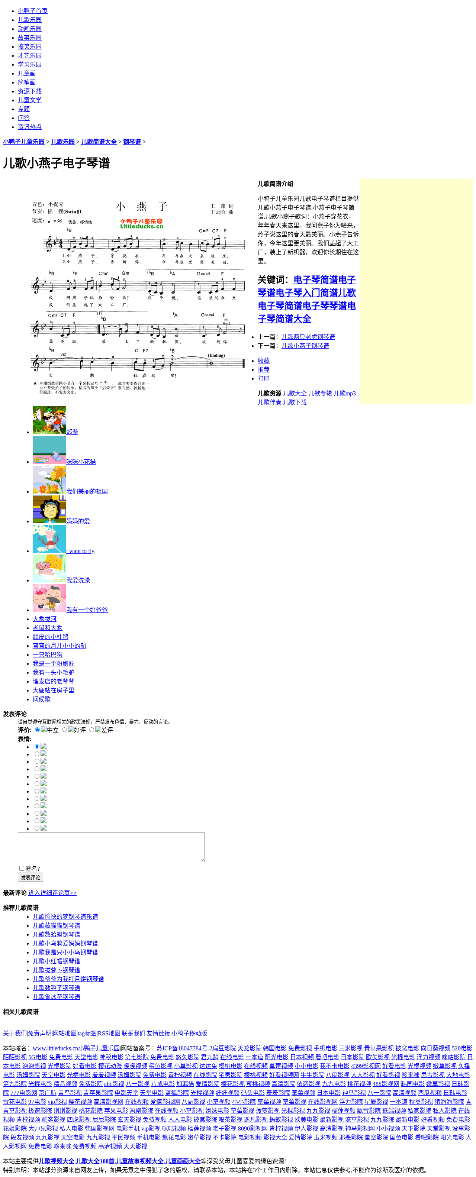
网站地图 (65, 1033)
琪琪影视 (65, 1111)
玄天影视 (129, 1119)
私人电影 (71, 1128)
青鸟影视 (70, 1093)
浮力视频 (428, 1057)
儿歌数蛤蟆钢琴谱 (56, 934)
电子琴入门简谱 (307, 293)
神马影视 (354, 1093)
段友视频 (22, 1137)
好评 (80, 730)
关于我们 (15, 1033)
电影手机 (128, 1128)
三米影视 (351, 1048)
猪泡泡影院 (449, 1102)
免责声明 (40, 1033)
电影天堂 (126, 1093)
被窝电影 (407, 1048)
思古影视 (433, 1075)
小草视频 (219, 1102)
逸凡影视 (256, 1119)
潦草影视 (357, 1119)
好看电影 (85, 1066)
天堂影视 (439, 1128)
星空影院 (376, 1137)
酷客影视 (53, 1119)
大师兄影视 (43, 1128)
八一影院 (379, 1093)
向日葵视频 (435, 1048)
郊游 (72, 432)
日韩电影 (455, 1093)
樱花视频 (80, 1102)
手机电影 (325, 1048)
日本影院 (352, 1057)
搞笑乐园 (30, 46)
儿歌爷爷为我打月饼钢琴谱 (68, 979)
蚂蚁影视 (281, 1119)
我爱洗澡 (78, 580)
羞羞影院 (278, 1093)
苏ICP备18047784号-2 (184, 1048)
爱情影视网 (165, 1102)
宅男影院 (230, 1075)
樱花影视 (233, 1084)
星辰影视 (376, 1102)
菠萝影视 (268, 1111)
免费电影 (61, 1057)
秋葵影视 (421, 1102)
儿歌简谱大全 (99, 142)
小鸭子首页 (33, 11)
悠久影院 (187, 1057)
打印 (264, 378)
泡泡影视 (34, 1066)
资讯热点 (30, 127)
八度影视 (338, 1075)
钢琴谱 (132, 142)
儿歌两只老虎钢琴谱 (308, 337)
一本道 (254, 1057)
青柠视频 (180, 1075)
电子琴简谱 (315, 280)
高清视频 (404, 1093)
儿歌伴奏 (270, 402)
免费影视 (300, 1048)
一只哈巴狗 (47, 654)
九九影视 (318, 1111)
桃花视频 (359, 1084)
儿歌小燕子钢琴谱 (305, 346)
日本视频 (302, 1057)
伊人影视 (306, 1128)
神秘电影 (111, 1057)
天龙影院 (249, 1048)
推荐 (264, 369)
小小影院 (244, 1102)
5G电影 (38, 1057)
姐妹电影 (217, 1111)
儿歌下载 (295, 402)
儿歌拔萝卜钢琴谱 (56, 970)
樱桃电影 (230, 1066)
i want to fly (80, 551)
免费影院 (91, 1084)
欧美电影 (306, 1119)
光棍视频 (419, 1066)
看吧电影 (327, 1057)
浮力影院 (351, 1102)
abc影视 (114, 1084)
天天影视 (135, 1146)
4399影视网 (366, 1066)
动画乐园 (30, 29)
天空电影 (73, 1137)
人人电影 (180, 1119)
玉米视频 (326, 1137)
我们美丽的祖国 (87, 491)
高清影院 (283, 1084)
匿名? (32, 869)
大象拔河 (45, 619)
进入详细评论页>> (52, 893)
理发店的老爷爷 (53, 681)
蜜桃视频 (258, 1084)
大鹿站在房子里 (53, 690)
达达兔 (208, 1066)
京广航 (48, 1093)
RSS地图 (109, 1033)
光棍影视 (293, 1111)
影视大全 (275, 1137)
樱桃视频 (256, 1075)
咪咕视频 (174, 1128)
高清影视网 (108, 1102)
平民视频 (123, 1137)
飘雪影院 (369, 1111)
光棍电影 (403, 1057)
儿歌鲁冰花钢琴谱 (56, 997)
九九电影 (334, 1084)
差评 (107, 730)
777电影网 (23, 1093)
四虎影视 (79, 1119)
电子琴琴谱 (324, 306)
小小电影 (306, 1066)
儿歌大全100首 (95, 1161)
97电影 (37, 1102)
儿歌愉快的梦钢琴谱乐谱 (65, 917)
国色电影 (402, 1137)
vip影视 (57, 1102)
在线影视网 (323, 1102)
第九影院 (15, 1084)
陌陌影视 (15, 1057)
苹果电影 (116, 1111)
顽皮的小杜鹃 (50, 637)
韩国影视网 (100, 1128)
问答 (24, 118)
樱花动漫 (110, 1066)
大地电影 (458, 1075)
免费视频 (155, 1119)
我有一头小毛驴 (53, 672)
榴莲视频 (344, 1111)
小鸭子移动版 (189, 1033)
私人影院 (445, 1111)
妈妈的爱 (78, 521)
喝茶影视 (230, 1119)
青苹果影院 (98, 1093)
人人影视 (363, 1075)
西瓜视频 (430, 1093)
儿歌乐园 (30, 20)
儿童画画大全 (183, 1161)
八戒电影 (163, 1084)
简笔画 (27, 82)
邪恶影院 (351, 1137)
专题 (24, 109)
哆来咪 (410, 1075)
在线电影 (232, 1057)
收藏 (264, 361)
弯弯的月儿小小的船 (59, 646)
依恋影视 (309, 1084)
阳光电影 (277, 1057)
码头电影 (253, 1093)
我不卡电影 (335, 1066)
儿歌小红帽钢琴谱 (56, 961)
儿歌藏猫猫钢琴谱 (56, 925)
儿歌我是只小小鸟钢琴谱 (65, 952)
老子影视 (225, 1128)
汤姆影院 (28, 1075)
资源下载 (30, 91)
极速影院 (40, 1111)
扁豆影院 (224, 1048)
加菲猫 (185, 1084)
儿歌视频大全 (56, 1161)
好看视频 (433, 1119)
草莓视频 (281, 1066)
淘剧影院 (141, 1111)
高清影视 (332, 1128)
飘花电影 (174, 1137)
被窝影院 (205, 1119)
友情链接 (158, 1033)
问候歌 (42, 699)
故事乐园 (30, 38)
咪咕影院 (454, 1057)
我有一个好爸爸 (87, 610)
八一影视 (137, 1084)
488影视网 (386, 1084)
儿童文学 (30, 100)
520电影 (462, 1048)
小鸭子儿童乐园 (24, 142)
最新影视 (332, 1119)
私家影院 (419, 1111)
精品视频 (65, 1084)
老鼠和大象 (47, 628)
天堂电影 (86, 1057)
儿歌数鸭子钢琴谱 (56, 988)
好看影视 (388, 1075)
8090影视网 (253, 1128)
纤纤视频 (227, 1093)
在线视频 (256, 1066)
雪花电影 (15, 1102)
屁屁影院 (104, 1119)
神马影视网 (360, 1128)
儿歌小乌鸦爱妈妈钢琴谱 (65, 943)
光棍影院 (59, 1066)
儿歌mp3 (345, 393)
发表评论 (30, 877)
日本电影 (329, 1093)
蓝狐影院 (177, 1093)
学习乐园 (30, 64)
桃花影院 (91, 1111)
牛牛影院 (312, 1075)
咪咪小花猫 (81, 462)
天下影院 (413, 1128)
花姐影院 (15, 1128)
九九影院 (382, 1119)
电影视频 (250, 1137)
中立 (53, 730)
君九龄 (210, 1057)
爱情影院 (207, 1084)
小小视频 (388, 1128)
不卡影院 (225, 1137)
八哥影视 (193, 1102)
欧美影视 (378, 1057)
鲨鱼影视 (161, 1066)
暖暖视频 (135, 1066)
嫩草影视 (445, 1066)
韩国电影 (275, 1048)
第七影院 (137, 1057)
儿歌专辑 (320, 393)
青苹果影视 (379, 1048)
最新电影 (407, 1119)
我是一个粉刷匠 (53, 663)
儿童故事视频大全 (140, 1161)
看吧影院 (427, 1137)
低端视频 (394, 1111)
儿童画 (27, 73)
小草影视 (186, 1066)
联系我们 (133, 1033)
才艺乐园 (30, 55)
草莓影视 (294, 1102)
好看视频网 (284, 1075)
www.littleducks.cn (55, 1048)
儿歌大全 (295, 393)
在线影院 (205, 1075)
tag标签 (87, 1033)
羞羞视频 (104, 1075)
